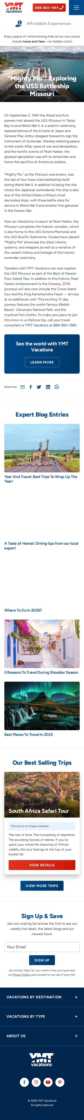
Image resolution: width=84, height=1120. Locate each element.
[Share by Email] (22, 387)
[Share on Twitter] (39, 387)
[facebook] (24, 1082)
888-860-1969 (64, 325)
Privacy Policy (22, 974)
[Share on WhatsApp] (57, 387)
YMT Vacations (36, 325)
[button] (42, 997)
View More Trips (42, 886)
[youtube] (48, 1082)
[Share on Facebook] (31, 387)
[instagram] (36, 1082)
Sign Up (42, 960)
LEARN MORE (42, 362)
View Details (42, 865)
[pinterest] (59, 1082)
